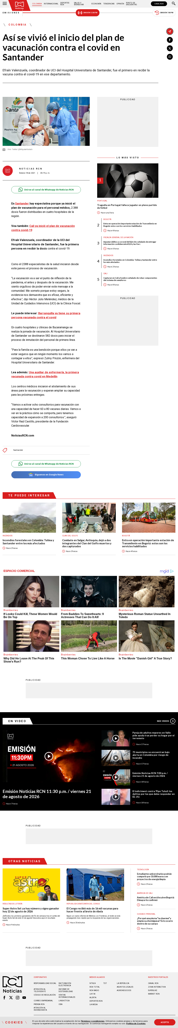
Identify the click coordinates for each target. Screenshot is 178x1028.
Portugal (102, 201)
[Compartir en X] (170, 48)
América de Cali (145, 893)
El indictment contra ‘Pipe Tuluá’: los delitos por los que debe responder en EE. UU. (153, 794)
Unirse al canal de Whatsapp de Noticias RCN (49, 189)
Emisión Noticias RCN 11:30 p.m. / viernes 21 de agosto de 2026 (47, 794)
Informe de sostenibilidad (66, 990)
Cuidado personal (146, 914)
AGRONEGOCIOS (124, 990)
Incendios (108, 255)
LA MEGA (94, 1004)
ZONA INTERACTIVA (157, 987)
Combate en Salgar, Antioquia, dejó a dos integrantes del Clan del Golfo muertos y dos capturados (86, 543)
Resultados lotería (12, 904)
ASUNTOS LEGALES (125, 987)
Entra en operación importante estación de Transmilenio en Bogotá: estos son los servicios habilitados (130, 224)
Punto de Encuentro (131, 4)
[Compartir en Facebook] (170, 40)
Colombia (37, 4)
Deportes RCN (64, 4)
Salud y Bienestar (79, 4)
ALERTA (93, 997)
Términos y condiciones (92, 1021)
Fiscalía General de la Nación (118, 237)
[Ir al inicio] (19, 5)
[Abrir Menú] (5, 3)
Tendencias (108, 4)
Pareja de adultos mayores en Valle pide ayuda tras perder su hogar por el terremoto (153, 735)
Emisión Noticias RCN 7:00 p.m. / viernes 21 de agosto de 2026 (150, 774)
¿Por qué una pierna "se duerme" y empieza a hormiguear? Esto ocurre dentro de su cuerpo (155, 921)
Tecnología (143, 869)
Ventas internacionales (67, 996)
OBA (60, 1004)
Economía (96, 4)
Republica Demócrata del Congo (83, 904)
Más (163, 721)
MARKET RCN (154, 994)
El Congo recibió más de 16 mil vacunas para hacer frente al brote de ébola (92, 910)
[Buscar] (173, 4)
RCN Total (95, 987)
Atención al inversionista (40, 1009)
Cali (105, 273)
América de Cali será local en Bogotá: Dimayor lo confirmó (155, 898)
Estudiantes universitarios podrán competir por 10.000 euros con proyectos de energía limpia (154, 877)
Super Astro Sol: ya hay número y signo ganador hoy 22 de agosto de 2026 (31, 910)
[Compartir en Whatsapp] (170, 57)
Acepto (165, 1022)
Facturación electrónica (65, 984)
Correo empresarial (43, 1001)
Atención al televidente (40, 990)
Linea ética (64, 1001)
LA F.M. (93, 994)
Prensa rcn (39, 1004)
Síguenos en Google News (49, 474)
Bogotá (107, 219)
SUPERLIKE (152, 990)
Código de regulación (45, 995)
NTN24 (93, 983)
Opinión (120, 4)
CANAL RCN (159, 4)
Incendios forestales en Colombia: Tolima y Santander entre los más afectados (130, 261)
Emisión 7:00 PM (166, 13)
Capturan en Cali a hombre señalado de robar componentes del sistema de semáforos (130, 279)
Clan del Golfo (70, 536)
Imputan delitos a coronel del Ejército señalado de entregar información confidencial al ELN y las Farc (129, 243)
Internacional (51, 4)
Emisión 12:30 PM (90, 13)
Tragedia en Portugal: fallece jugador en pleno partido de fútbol (127, 206)
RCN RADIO (94, 990)
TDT (105, 983)
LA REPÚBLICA (123, 983)
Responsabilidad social (45, 983)
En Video (17, 721)
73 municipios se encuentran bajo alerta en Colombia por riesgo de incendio (150, 755)
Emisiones (11, 13)
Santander (22, 203)
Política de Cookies (135, 1023)
